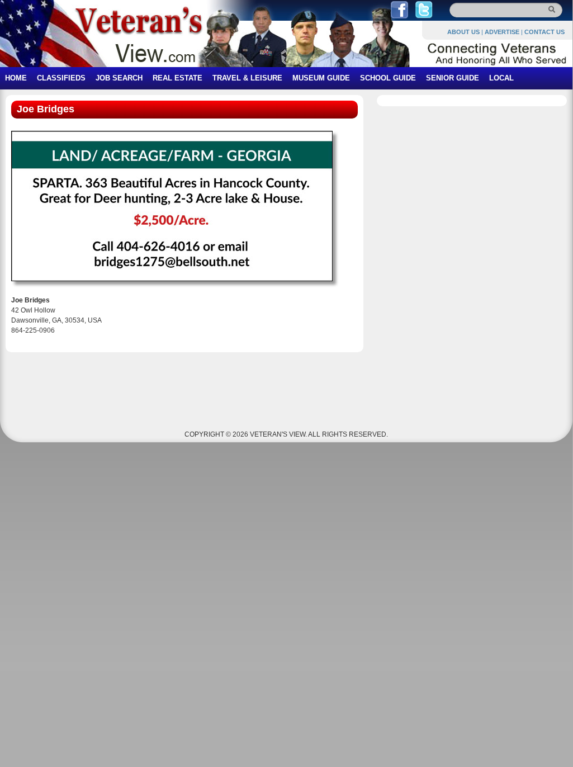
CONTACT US (544, 32)
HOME (16, 78)
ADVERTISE (502, 32)
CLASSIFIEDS (61, 78)
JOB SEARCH (119, 78)
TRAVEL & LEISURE (247, 78)
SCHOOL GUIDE (388, 78)
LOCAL (501, 78)
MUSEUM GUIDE (321, 78)
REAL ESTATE (177, 78)
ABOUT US (463, 32)
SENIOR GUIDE (452, 78)
